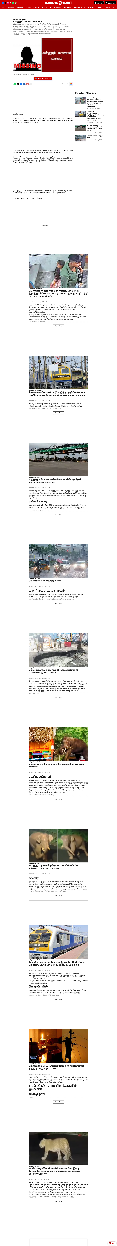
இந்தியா (20, 7)
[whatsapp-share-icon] (14, 85)
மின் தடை (44, 1082)
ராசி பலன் (68, 7)
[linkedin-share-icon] (24, 85)
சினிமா (36, 7)
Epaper (114, 1243)
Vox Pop (107, 7)
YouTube (99, 7)
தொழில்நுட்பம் (79, 7)
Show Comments (43, 226)
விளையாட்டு (46, 7)
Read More (58, 326)
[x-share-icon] (18, 85)
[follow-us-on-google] (71, 84)
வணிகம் (91, 7)
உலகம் (28, 7)
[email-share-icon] (27, 85)
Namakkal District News (21, 198)
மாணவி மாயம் (37, 198)
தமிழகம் (11, 7)
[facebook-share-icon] (21, 85)
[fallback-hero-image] (80, 100)
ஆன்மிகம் (57, 7)
